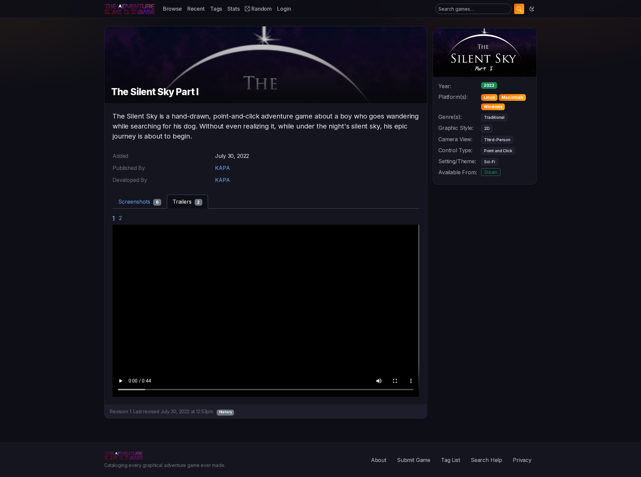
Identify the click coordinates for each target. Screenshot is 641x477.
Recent (196, 8)
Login (284, 8)
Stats (233, 8)
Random (261, 8)
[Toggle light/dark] (532, 9)
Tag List (450, 460)
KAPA (222, 168)
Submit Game (413, 460)
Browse (172, 8)
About (378, 460)
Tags (216, 8)
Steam (490, 172)
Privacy (522, 460)
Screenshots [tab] (138, 201)
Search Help (486, 460)
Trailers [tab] (186, 201)
